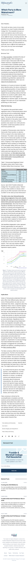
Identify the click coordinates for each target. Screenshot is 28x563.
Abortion (20, 423)
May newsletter (7, 57)
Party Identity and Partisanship (8, 423)
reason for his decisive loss (8, 81)
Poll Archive (15, 553)
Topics (9, 553)
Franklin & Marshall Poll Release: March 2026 (13, 499)
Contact (5, 555)
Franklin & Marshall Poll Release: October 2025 (13, 516)
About (5, 553)
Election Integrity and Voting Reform (10, 428)
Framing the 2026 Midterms (9, 485)
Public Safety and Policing (8, 431)
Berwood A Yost (4, 14)
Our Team (21, 553)
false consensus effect (9, 347)
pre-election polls (21, 70)
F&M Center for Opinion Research (16, 555)
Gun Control (4, 425)
